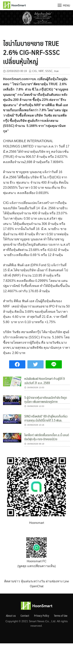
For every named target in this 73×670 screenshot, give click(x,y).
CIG (34, 71)
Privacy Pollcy (41, 616)
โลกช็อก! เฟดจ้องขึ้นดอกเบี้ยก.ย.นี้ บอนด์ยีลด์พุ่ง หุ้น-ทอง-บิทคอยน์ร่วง (46, 437)
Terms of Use (60, 616)
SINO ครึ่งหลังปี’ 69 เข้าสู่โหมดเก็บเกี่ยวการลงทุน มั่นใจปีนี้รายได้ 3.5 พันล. (46, 418)
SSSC (49, 71)
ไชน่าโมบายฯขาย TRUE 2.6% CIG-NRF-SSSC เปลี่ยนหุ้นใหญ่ (31, 52)
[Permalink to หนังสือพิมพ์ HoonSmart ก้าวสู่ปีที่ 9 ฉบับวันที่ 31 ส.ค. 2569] (12, 381)
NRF (41, 71)
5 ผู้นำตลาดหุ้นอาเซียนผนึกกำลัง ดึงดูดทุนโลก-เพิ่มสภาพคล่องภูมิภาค (45, 399)
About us (11, 616)
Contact (24, 616)
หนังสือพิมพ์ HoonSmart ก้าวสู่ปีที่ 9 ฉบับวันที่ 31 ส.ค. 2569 (44, 380)
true (56, 71)
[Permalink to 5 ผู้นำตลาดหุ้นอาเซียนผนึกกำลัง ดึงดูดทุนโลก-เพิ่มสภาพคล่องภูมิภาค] (12, 400)
